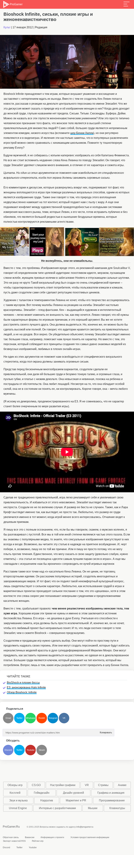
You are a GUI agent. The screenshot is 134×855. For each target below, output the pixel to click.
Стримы (103, 785)
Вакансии (29, 837)
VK (64, 718)
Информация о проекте (52, 837)
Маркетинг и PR (76, 800)
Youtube (31, 750)
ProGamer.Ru (11, 826)
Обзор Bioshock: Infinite (22, 692)
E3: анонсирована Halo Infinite (26, 687)
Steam (42, 750)
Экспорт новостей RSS (14, 841)
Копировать (105, 731)
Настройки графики (62, 785)
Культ (6, 27)
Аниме (122, 785)
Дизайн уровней (73, 792)
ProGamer (16, 4)
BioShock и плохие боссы (23, 682)
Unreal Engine (18, 808)
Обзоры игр (15, 785)
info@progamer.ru (84, 827)
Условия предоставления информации (89, 837)
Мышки (92, 808)
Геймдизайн (41, 792)
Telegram (53, 718)
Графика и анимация (110, 792)
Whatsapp (30, 718)
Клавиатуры (117, 808)
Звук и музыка (18, 800)
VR (87, 785)
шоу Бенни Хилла (81, 132)
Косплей (15, 792)
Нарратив (46, 800)
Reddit (42, 718)
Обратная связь (11, 837)
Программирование (112, 800)
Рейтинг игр (37, 841)
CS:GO (36, 785)
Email (8, 718)
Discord (8, 750)
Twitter (19, 718)
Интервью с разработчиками (57, 808)
